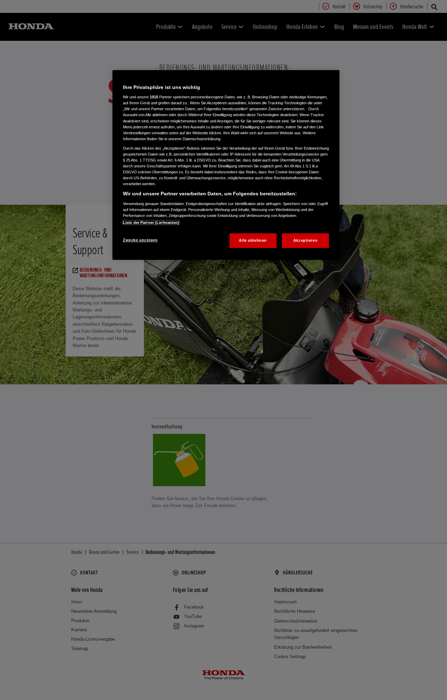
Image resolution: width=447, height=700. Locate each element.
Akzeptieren (305, 240)
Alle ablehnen (252, 240)
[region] (225, 165)
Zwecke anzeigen (140, 240)
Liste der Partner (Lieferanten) (151, 222)
